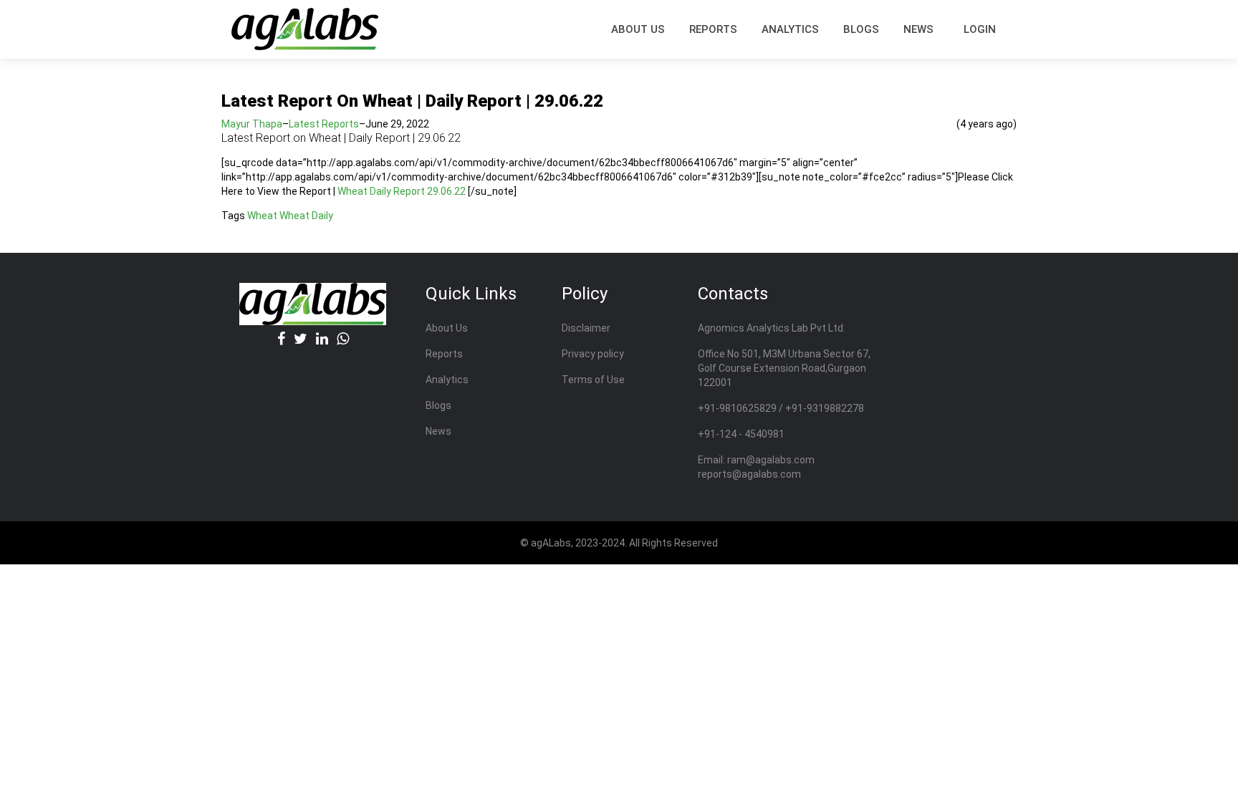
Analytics (790, 29)
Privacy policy (593, 354)
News (918, 29)
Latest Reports (324, 124)
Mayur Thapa (251, 124)
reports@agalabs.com (749, 474)
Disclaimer (586, 328)
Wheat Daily (306, 215)
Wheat (262, 215)
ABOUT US (638, 29)
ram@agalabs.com (771, 460)
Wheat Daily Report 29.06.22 (401, 191)
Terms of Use (593, 379)
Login (980, 29)
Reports (444, 354)
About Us (447, 328)
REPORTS (713, 29)
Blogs (861, 29)
